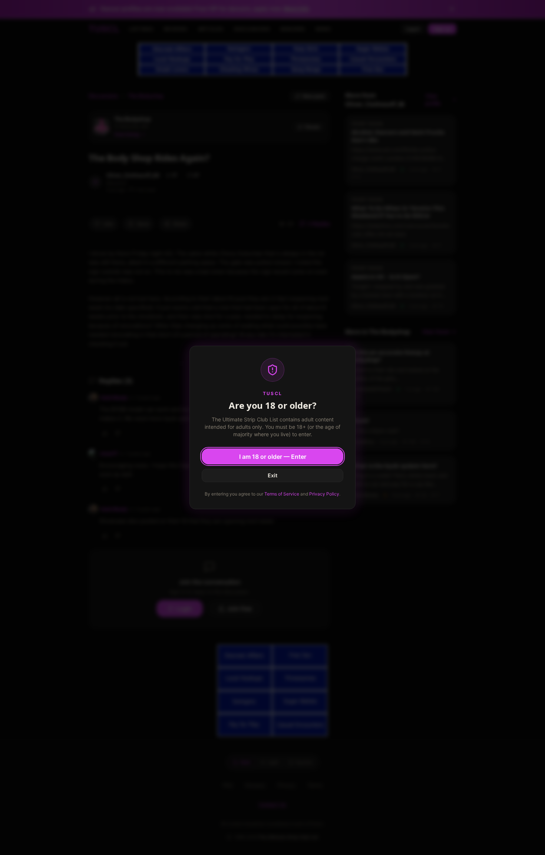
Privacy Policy (324, 494)
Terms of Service (281, 494)
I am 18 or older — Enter (272, 456)
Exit (272, 475)
